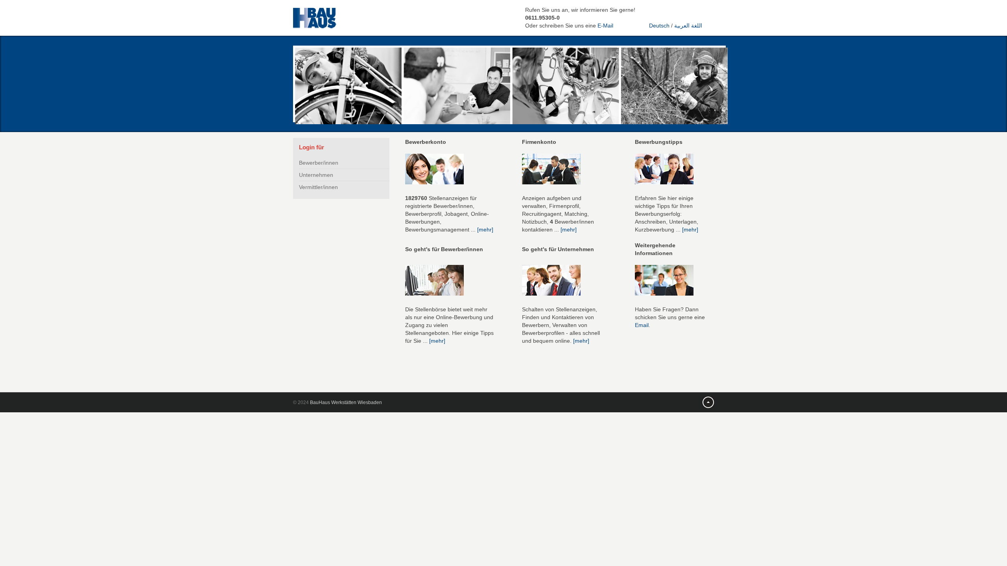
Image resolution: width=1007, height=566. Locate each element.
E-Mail (605, 25)
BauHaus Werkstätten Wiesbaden (346, 402)
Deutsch (659, 25)
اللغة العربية (688, 25)
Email (642, 325)
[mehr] (485, 229)
